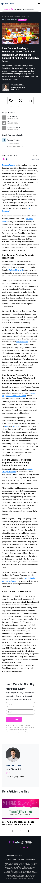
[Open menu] (39, 3)
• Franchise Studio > (15, 146)
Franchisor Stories (19, 16)
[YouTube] (20, 847)
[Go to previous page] (12, 831)
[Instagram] (13, 847)
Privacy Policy (11, 859)
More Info (35, 155)
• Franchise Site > (14, 144)
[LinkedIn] (24, 847)
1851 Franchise (7, 16)
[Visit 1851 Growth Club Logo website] (28, 842)
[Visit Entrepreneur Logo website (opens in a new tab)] (11, 842)
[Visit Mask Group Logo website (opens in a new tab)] (22, 842)
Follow (10, 773)
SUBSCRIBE (13, 719)
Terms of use (30, 859)
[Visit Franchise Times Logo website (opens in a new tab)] (17, 842)
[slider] (7, 159)
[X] (27, 847)
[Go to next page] (28, 831)
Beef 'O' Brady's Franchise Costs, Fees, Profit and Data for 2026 (18, 823)
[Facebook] (17, 847)
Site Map (21, 859)
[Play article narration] (4, 159)
